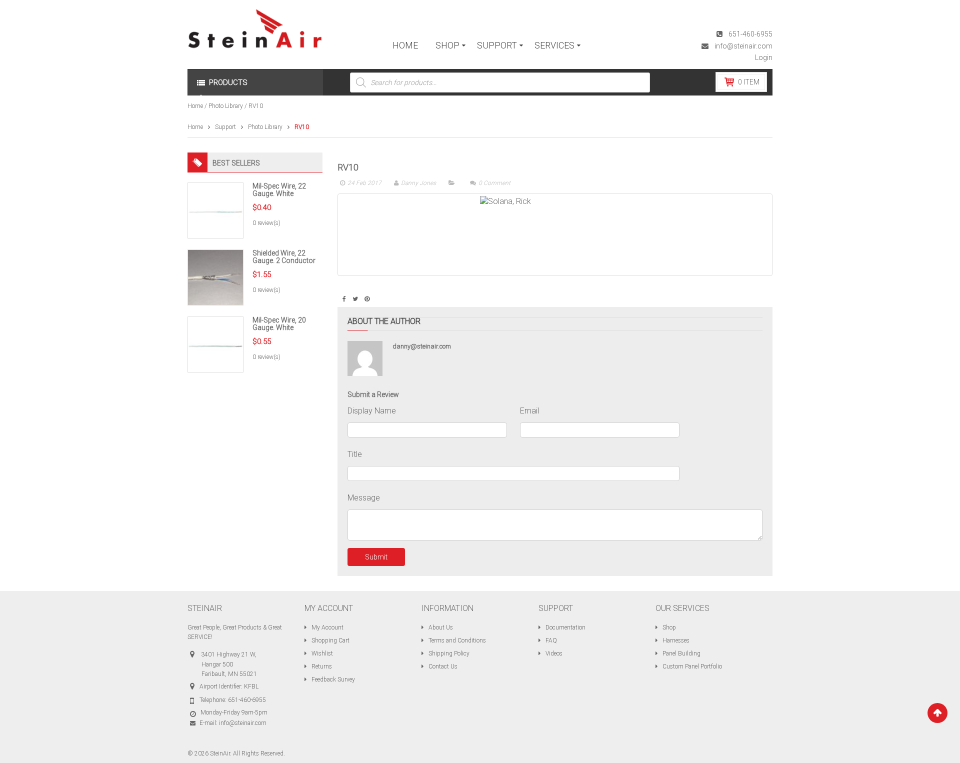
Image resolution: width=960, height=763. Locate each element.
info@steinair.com (743, 46)
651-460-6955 (750, 34)
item (749, 82)
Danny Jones (418, 183)
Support (225, 127)
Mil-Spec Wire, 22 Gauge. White (279, 190)
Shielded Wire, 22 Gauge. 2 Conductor (284, 256)
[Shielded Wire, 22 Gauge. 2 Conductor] (215, 277)
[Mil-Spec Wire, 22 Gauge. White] (215, 210)
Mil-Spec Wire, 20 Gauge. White (279, 324)
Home (195, 106)
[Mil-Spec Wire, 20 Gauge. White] (215, 344)
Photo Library (225, 106)
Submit (376, 557)
